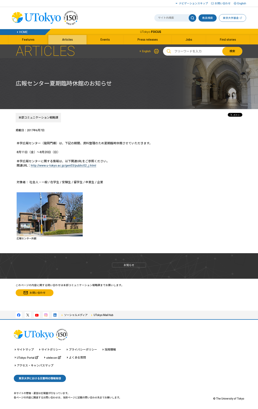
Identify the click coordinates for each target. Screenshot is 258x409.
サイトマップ (25, 349)
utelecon (51, 357)
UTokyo (150, 32)
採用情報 (110, 349)
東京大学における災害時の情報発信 (40, 378)
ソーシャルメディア (76, 315)
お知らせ (129, 265)
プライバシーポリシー (83, 349)
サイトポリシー (51, 349)
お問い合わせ (223, 3)
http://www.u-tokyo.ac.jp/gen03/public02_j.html (63, 165)
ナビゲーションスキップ (193, 3)
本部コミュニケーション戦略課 (38, 117)
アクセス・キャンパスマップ (35, 365)
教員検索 (207, 17)
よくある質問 (77, 357)
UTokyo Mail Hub (103, 315)
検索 (232, 51)
